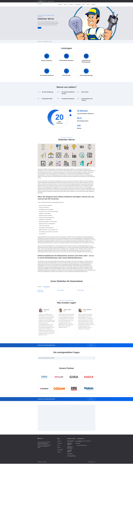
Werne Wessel (41, 291)
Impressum (44, 461)
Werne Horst (40, 290)
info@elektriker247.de (83, 445)
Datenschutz (40, 461)
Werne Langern (60, 290)
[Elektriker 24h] (41, 4)
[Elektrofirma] (44, 439)
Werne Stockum (80, 290)
